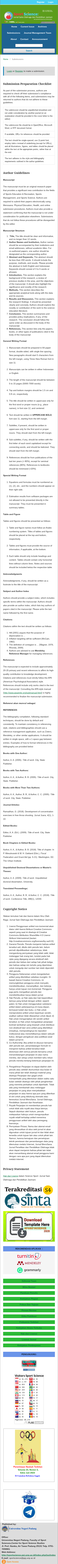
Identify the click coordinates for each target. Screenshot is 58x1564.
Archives (42, 26)
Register (40, 2)
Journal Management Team (37, 33)
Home (14, 26)
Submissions (13, 33)
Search (29, 51)
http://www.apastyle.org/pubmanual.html (22, 693)
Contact (24, 39)
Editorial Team (29, 1281)
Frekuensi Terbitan (29, 1322)
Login (50, 2)
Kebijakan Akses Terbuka (29, 1328)
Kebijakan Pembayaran (29, 1345)
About (14, 39)
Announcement (40, 39)
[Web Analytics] (29, 1370)
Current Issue (27, 26)
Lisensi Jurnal (29, 1339)
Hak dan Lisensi (10, 1176)
